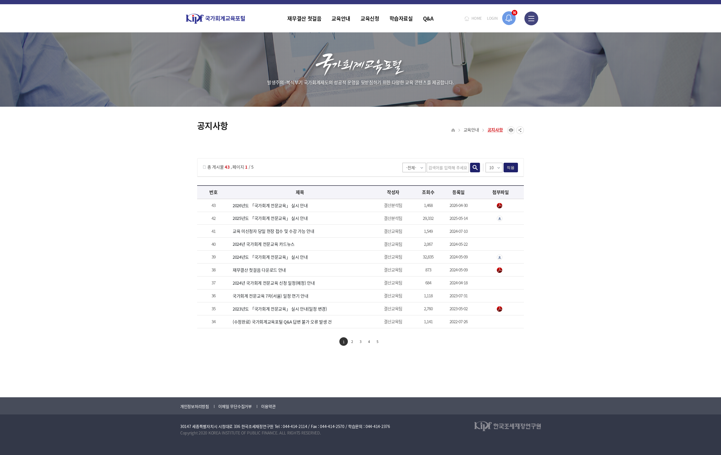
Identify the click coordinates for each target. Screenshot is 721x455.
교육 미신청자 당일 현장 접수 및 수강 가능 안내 (273, 231)
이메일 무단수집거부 (235, 406)
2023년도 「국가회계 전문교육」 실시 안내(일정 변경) (280, 309)
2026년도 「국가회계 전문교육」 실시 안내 (270, 205)
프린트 (511, 130)
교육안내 (471, 130)
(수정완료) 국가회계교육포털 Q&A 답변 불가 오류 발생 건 (282, 322)
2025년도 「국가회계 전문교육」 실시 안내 (270, 218)
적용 (511, 167)
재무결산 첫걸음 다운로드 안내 (259, 270)
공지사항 (495, 130)
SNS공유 (520, 130)
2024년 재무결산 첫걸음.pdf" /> (500, 270)
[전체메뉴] (531, 18)
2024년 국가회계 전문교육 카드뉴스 (264, 244)
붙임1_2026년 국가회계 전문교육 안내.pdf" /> (500, 206)
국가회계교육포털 (215, 19)
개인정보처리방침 (194, 406)
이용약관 (268, 406)
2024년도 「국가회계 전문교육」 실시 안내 (270, 257)
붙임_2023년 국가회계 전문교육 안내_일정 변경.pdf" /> (500, 309)
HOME (476, 18)
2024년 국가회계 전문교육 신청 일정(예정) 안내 (274, 283)
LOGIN (492, 18)
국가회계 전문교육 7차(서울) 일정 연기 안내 (270, 296)
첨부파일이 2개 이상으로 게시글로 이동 (500, 218)
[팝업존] (509, 18)
